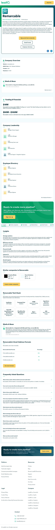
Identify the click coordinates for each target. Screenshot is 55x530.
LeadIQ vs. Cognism (33, 500)
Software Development (20, 409)
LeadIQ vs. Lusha (32, 497)
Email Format (27, 42)
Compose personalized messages (9, 471)
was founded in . (10, 437)
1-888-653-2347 (20, 516)
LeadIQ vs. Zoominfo (33, 492)
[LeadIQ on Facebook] (49, 527)
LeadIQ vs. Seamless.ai (33, 502)
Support (30, 474)
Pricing (29, 466)
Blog (29, 468)
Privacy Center (31, 484)
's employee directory (21, 402)
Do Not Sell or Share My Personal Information (12, 500)
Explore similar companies (11, 284)
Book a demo (45, 451)
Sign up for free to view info (27, 38)
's (15, 393)
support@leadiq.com (22, 518)
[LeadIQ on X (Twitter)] (50, 527)
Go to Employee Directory (46, 197)
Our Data (30, 482)
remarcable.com (20, 381)
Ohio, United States (16, 19)
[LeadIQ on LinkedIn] (51, 527)
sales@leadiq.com (21, 521)
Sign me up (9, 217)
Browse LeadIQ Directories (34, 471)
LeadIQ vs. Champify (33, 508)
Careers (30, 476)
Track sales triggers (6, 468)
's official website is (23, 380)
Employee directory (27, 47)
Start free (49, 2)
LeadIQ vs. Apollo (32, 495)
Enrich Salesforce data (6, 474)
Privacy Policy (4, 492)
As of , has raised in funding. (26, 430)
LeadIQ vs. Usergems (33, 505)
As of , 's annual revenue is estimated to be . (20, 387)
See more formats (9, 365)
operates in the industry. (16, 408)
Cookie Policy (4, 495)
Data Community (32, 479)
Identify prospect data (6, 466)
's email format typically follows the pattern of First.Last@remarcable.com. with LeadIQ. (26, 423)
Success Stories (5, 476)
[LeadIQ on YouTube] (53, 527)
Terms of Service (5, 497)
